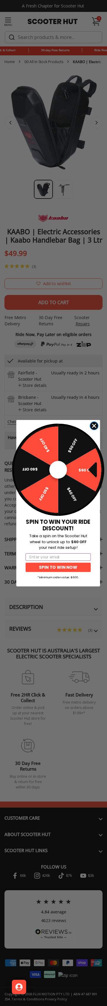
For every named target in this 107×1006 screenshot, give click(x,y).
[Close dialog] (94, 426)
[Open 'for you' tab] (19, 987)
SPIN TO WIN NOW (58, 567)
